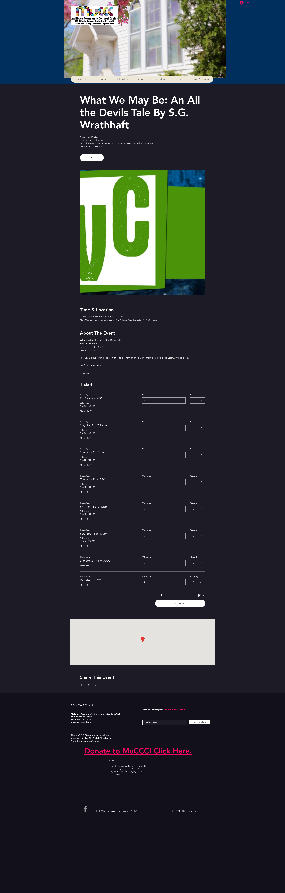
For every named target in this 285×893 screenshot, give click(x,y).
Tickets (92, 157)
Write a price (148, 394)
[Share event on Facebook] (81, 685)
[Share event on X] (88, 685)
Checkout (180, 603)
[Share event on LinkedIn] (96, 685)
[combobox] (197, 400)
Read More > (87, 373)
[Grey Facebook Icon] (85, 809)
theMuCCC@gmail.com (120, 760)
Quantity (194, 394)
